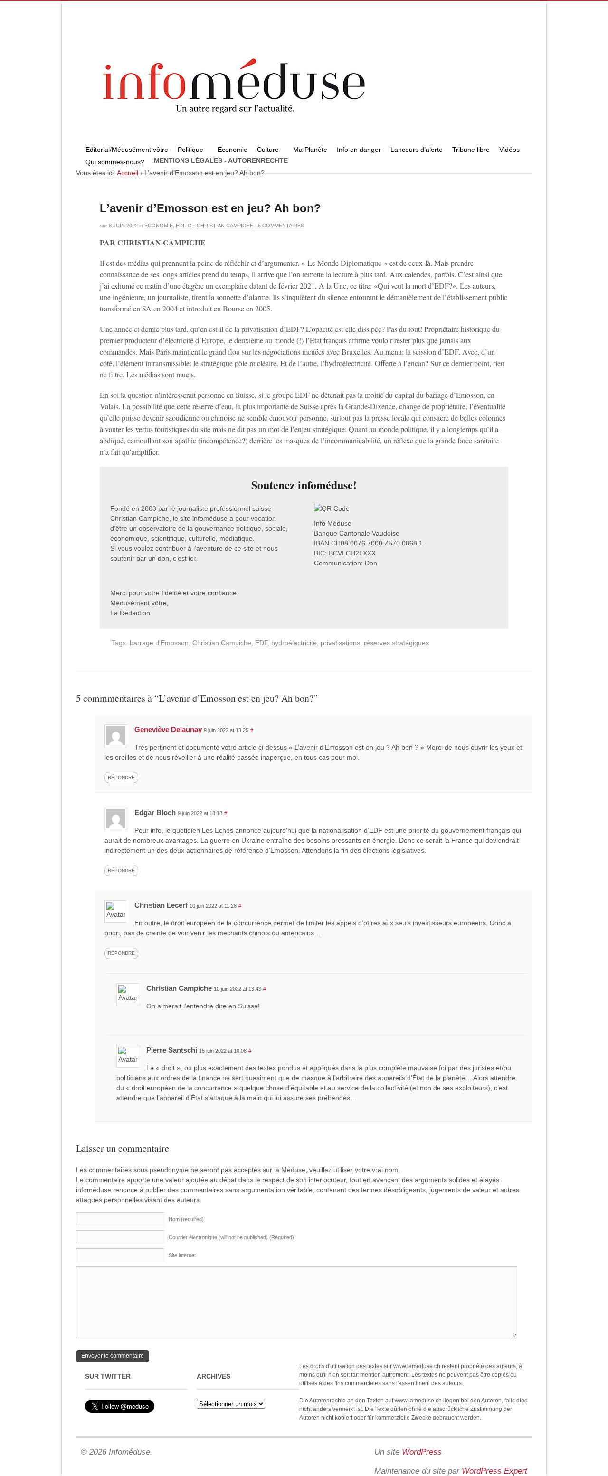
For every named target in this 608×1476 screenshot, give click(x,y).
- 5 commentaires (279, 225)
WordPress (422, 1452)
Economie (232, 149)
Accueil (127, 173)
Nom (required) (186, 1219)
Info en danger (359, 149)
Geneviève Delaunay (168, 729)
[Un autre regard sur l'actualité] (304, 141)
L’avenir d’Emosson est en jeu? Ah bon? (210, 208)
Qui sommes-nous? (112, 163)
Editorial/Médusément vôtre (127, 149)
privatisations (340, 643)
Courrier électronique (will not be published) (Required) (231, 1237)
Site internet (182, 1255)
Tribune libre (471, 149)
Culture (265, 151)
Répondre (121, 777)
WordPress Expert (494, 1471)
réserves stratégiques (396, 643)
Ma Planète (310, 149)
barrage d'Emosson (159, 643)
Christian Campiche (225, 225)
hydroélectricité (294, 643)
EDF (261, 643)
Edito (184, 225)
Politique (188, 151)
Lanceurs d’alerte (416, 149)
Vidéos (509, 149)
